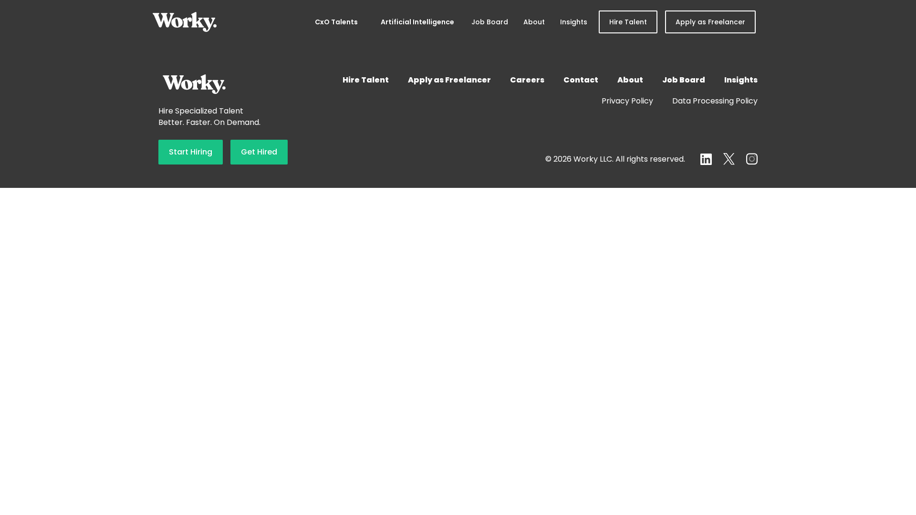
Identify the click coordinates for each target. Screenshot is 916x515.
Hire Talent (628, 22)
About (534, 22)
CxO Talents (336, 22)
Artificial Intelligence (417, 22)
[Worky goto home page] (185, 22)
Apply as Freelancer (710, 22)
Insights (573, 22)
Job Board (489, 22)
